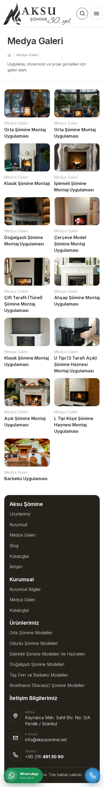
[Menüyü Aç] (96, 13)
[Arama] (82, 13)
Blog (14, 545)
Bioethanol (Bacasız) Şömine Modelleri (47, 685)
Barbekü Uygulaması (25, 478)
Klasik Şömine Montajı (27, 183)
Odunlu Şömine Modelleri (34, 643)
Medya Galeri (28, 55)
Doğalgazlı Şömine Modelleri (37, 664)
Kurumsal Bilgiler (25, 589)
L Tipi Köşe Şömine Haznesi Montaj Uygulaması (73, 425)
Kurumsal (18, 524)
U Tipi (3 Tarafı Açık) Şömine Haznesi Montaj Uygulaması (75, 364)
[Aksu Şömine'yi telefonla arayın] (92, 775)
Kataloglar (19, 556)
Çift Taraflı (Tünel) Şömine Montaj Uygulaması (23, 304)
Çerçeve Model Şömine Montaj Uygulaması (70, 244)
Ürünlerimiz (20, 514)
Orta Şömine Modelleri (31, 632)
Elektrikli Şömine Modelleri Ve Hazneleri (47, 654)
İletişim (16, 566)
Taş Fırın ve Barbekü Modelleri (39, 675)
